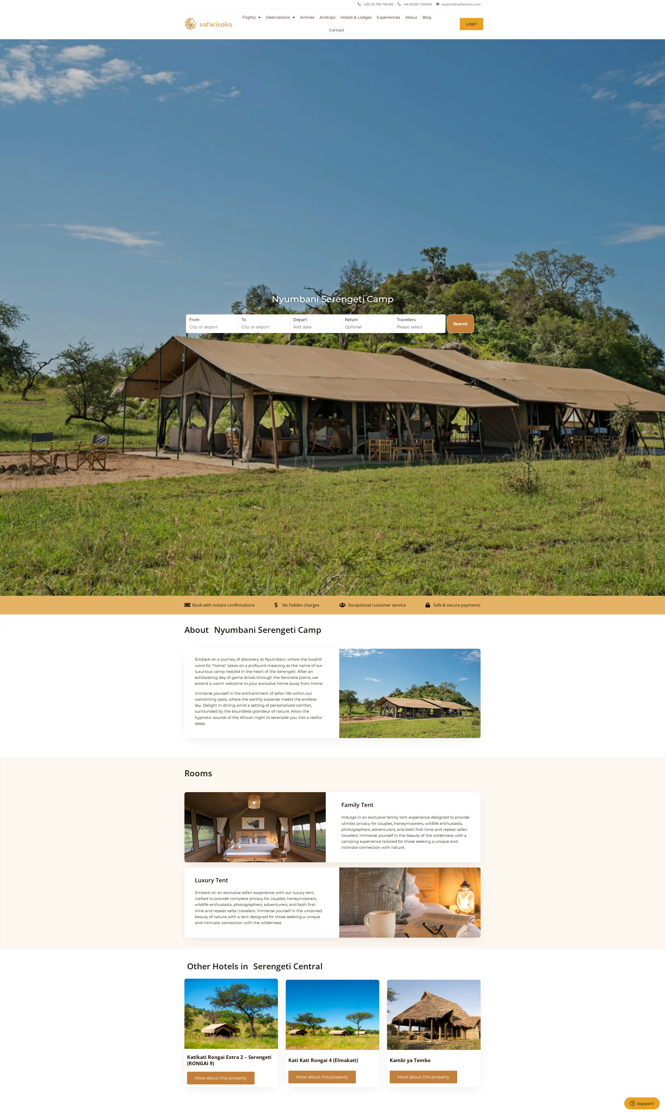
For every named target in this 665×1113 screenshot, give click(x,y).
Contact (336, 30)
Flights (249, 17)
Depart (300, 319)
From (194, 319)
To (243, 319)
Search (460, 323)
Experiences (388, 17)
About (411, 17)
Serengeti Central (288, 966)
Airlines (307, 17)
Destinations (278, 17)
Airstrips (327, 17)
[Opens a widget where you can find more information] (642, 1103)
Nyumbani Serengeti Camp (333, 299)
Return (351, 319)
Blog (426, 17)
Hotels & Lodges (356, 17)
